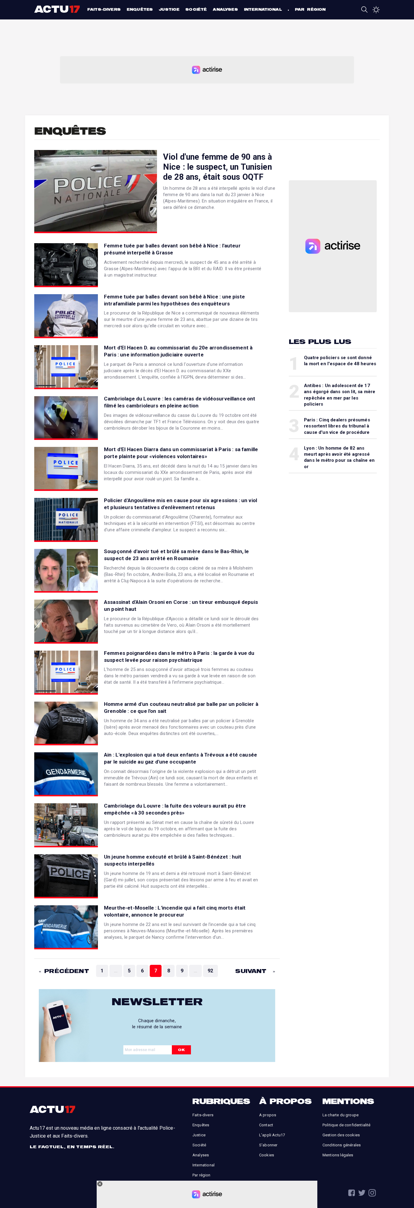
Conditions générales (341, 1145)
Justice (169, 9)
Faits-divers (104, 9)
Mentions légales (337, 1155)
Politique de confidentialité (346, 1125)
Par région (310, 9)
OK (181, 1049)
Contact (266, 1125)
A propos (267, 1115)
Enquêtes (140, 9)
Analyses (225, 9)
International (263, 9)
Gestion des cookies (341, 1135)
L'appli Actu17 (272, 1135)
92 (210, 971)
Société (196, 9)
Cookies (266, 1155)
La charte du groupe (340, 1115)
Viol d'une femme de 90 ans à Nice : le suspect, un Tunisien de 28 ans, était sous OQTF (217, 167)
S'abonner (268, 1145)
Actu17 (57, 9)
